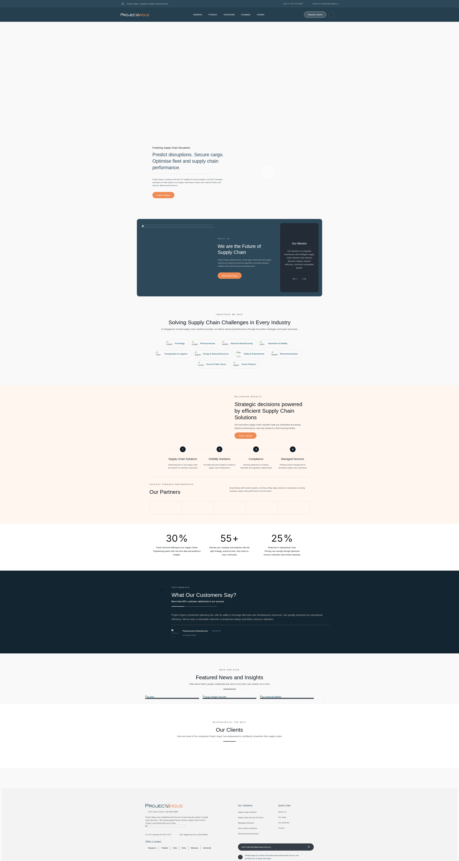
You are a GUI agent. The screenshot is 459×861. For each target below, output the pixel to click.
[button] (295, 279)
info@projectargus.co (329, 4)
